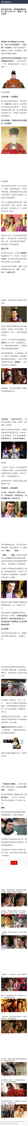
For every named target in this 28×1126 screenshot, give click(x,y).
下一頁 (14, 862)
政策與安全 (7, 1123)
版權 (17, 1123)
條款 (12, 1123)
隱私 (14, 1123)
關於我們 (3, 1123)
